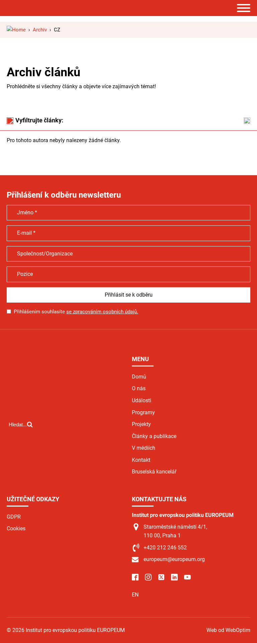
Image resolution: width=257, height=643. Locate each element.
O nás (139, 388)
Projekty (141, 424)
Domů (139, 376)
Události (141, 400)
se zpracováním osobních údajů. (102, 312)
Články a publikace (154, 436)
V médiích (143, 448)
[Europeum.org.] (16, 30)
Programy (143, 412)
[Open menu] (243, 8)
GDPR (14, 517)
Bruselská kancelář (154, 471)
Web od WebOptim (228, 630)
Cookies (16, 528)
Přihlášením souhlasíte (76, 312)
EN (135, 595)
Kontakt (141, 460)
